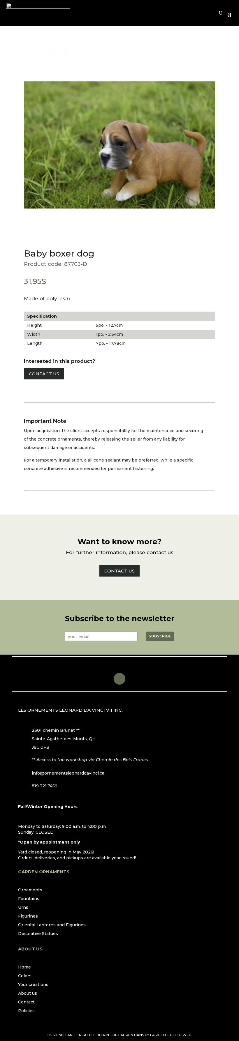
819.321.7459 (44, 786)
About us (27, 993)
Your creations (33, 984)
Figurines (28, 916)
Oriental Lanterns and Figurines (52, 925)
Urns (23, 907)
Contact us (44, 374)
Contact (26, 1002)
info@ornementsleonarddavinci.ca (68, 773)
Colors (24, 976)
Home (24, 967)
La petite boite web (170, 1035)
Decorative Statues (38, 934)
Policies (26, 1011)
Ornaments (30, 890)
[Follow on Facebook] (119, 679)
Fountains (28, 899)
